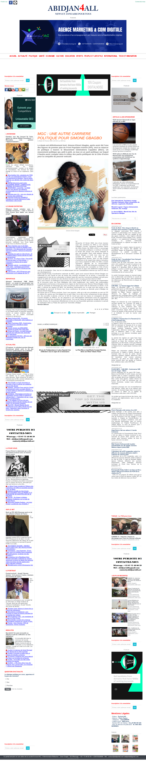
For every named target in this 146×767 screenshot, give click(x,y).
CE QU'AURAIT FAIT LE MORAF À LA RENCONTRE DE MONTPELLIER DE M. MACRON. (19, 494)
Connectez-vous (140, 2)
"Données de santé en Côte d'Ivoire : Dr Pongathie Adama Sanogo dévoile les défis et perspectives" (19, 255)
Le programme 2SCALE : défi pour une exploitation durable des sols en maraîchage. (19, 337)
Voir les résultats (17, 689)
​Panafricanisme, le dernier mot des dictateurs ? (17, 554)
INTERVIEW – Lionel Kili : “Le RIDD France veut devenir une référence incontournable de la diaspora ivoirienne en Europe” (19, 190)
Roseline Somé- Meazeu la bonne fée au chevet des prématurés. (19, 609)
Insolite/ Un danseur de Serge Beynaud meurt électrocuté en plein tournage (19, 650)
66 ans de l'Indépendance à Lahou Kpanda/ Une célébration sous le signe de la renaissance (55, 350)
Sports (79, 56)
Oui (8, 679)
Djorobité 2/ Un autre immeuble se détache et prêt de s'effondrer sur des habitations (18, 634)
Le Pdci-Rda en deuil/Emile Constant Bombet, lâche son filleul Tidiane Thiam (91, 350)
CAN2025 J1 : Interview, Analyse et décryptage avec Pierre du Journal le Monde (126, 544)
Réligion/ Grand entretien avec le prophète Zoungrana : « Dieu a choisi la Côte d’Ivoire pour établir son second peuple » (19, 211)
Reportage (10, 279)
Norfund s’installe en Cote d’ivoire (18, 491)
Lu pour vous (11, 448)
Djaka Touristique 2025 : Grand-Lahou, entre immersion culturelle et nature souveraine (19, 324)
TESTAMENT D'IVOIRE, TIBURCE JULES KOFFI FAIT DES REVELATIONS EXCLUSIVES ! (19, 547)
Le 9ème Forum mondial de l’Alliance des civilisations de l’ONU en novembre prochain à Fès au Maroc (19, 487)
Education (70, 56)
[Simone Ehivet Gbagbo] (73, 159)
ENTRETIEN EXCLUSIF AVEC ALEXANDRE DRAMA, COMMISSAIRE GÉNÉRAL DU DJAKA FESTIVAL (18, 184)
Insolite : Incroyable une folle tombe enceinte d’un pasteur (18, 660)
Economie (50, 56)
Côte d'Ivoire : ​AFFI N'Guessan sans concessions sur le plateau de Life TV (18, 272)
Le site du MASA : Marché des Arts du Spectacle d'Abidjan (124, 219)
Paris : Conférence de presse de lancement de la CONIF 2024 (134, 636)
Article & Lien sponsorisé (124, 124)
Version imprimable (77, 313)
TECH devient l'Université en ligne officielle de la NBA (124, 128)
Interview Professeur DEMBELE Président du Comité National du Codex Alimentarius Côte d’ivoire (18, 199)
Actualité (23, 56)
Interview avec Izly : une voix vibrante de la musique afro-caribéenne (19, 195)
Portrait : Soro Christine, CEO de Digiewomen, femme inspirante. (17, 623)
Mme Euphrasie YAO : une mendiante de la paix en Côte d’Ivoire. (19, 617)
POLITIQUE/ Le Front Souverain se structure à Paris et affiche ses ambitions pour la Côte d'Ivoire (18, 384)
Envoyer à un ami (60, 313)
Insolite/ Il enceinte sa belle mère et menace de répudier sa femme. (18, 654)
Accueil (13, 56)
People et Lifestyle (93, 56)
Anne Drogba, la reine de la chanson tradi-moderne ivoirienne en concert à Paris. (19, 620)
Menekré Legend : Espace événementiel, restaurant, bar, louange (124, 215)
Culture (60, 56)
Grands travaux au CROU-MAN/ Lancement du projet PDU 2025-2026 (17, 328)
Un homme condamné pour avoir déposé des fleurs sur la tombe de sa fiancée (19, 657)
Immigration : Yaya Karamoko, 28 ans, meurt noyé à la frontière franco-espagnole (19, 551)
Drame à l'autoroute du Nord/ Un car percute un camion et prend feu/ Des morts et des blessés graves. (134, 598)
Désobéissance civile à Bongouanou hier (20, 565)
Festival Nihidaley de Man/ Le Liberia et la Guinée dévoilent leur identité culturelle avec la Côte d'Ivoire (134, 610)
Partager (92, 313)
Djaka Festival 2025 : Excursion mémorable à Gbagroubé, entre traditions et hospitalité (19, 319)
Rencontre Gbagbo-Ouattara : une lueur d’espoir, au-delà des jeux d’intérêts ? (19, 503)
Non (8, 682)
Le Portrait (11, 570)
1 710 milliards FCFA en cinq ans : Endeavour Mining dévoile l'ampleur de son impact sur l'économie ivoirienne (19, 401)
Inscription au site (73, 765)
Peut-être (10, 685)
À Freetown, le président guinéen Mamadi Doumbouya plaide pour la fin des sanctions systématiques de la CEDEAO (19, 349)
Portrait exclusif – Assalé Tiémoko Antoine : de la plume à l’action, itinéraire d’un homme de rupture (19, 575)
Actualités (10, 345)
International (111, 56)
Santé (42, 56)
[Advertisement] (53, 65)
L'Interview (10, 134)
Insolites (10, 630)
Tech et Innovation (127, 56)
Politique (33, 56)
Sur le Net (10, 509)
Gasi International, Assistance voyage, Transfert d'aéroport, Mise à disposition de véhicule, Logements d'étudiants (125, 209)
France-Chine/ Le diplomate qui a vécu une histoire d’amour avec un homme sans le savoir (18, 452)
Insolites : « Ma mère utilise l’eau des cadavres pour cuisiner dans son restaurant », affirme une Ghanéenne (19, 664)
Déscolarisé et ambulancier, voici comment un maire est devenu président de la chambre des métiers (19, 613)
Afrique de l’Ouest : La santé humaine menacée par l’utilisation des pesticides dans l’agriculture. (18, 332)
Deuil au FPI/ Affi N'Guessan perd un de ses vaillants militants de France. (19, 513)
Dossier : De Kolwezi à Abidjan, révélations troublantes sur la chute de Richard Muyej (17, 499)
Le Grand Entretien (14, 206)
